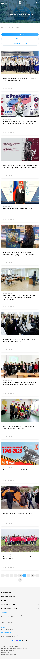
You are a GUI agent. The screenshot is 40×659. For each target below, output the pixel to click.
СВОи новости (20, 39)
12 (15, 575)
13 (20, 575)
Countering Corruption (7, 650)
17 (37, 575)
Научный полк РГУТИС (20, 43)
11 (11, 575)
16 (32, 575)
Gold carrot (13, 654)
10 (7, 575)
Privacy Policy (5, 652)
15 (28, 575)
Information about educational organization (14, 648)
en (32, 2)
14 (24, 575)
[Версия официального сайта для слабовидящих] (37, 3)
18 (20, 579)
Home (3, 27)
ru (29, 2)
